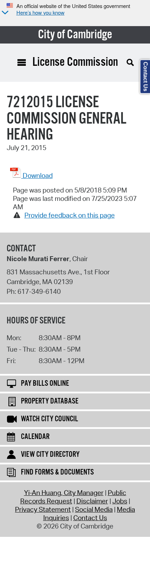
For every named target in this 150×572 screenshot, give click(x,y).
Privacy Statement (43, 509)
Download (37, 175)
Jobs (119, 501)
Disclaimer (92, 501)
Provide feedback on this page (69, 215)
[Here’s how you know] (4, 13)
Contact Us (90, 518)
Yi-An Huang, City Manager (64, 492)
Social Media (94, 509)
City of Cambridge (75, 34)
